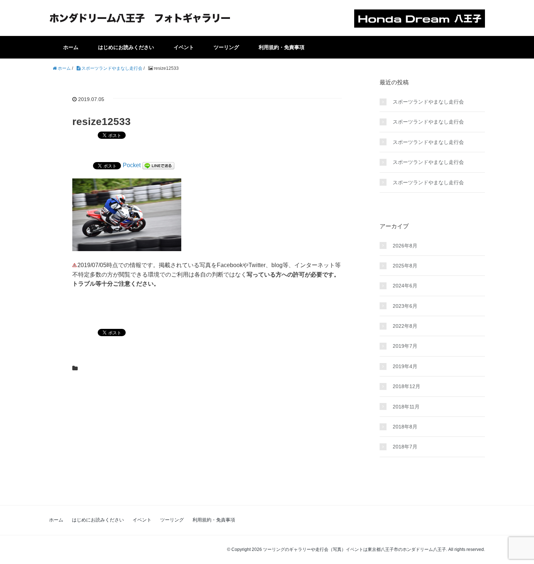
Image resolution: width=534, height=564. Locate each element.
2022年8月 (405, 326)
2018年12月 (406, 386)
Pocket (132, 165)
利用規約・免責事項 (281, 47)
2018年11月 (406, 407)
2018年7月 (405, 447)
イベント (184, 47)
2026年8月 (405, 246)
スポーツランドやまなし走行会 (428, 102)
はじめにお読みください (126, 47)
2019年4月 (405, 366)
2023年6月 (405, 306)
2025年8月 (405, 266)
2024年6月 (405, 286)
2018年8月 (405, 427)
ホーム (70, 47)
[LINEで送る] (158, 165)
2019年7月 (405, 346)
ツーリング (226, 47)
